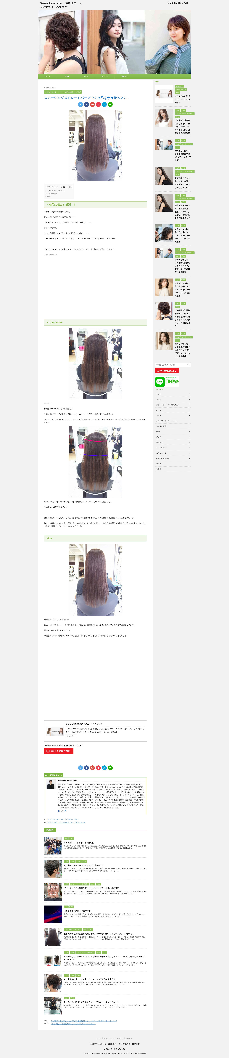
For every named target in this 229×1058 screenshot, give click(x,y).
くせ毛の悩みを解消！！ (56, 190)
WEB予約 (105, 76)
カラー (158, 415)
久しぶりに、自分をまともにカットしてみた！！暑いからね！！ (91, 1002)
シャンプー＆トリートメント (167, 421)
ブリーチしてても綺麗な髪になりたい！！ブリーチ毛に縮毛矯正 (92, 888)
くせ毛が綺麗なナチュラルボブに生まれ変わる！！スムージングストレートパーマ (84, 1021)
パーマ (158, 410)
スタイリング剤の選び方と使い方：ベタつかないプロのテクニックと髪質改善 (182, 235)
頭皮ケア (159, 442)
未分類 (158, 469)
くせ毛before (52, 193)
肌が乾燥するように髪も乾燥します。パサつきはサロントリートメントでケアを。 (99, 934)
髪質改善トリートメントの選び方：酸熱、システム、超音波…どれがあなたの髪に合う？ (182, 211)
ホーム (47, 76)
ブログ (77, 819)
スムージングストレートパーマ (63, 822)
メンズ (158, 437)
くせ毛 (48, 819)
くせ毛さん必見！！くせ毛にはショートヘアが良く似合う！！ (90, 979)
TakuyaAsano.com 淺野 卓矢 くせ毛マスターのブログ (114, 1044)
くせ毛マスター (80, 822)
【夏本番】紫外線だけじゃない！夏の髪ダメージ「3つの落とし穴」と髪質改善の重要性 (182, 126)
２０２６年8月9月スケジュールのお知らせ (84, 724)
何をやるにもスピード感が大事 (77, 911)
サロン (85, 76)
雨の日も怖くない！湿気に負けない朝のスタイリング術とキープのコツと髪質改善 (182, 266)
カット (158, 399)
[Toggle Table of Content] (69, 187)
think (158, 432)
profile (67, 76)
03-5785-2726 (178, 2)
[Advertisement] (64, 273)
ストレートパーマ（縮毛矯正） (63, 819)
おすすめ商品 (161, 426)
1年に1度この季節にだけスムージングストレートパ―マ (73, 1024)
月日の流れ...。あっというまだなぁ (80, 843)
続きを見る (71, 736)
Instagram (124, 76)
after (49, 196)
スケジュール (161, 453)
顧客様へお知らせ (163, 458)
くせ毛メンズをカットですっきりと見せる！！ (84, 865)
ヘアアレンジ (161, 448)
